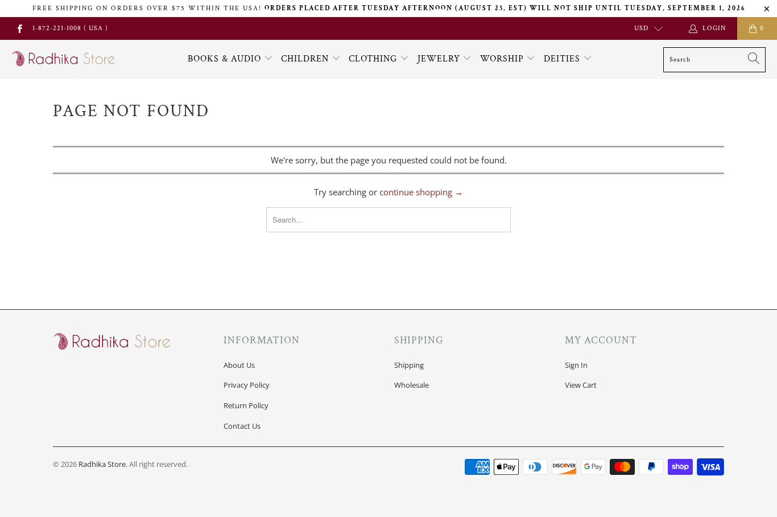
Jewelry (440, 59)
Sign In (576, 365)
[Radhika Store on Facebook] (19, 28)
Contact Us (242, 426)
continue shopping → (421, 192)
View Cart (581, 385)
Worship (503, 59)
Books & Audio (224, 59)
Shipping (409, 365)
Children (306, 59)
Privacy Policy (247, 385)
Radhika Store (102, 464)
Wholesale (411, 385)
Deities (563, 59)
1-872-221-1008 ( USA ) (70, 28)
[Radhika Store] (64, 59)
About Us (239, 365)
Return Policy (246, 405)
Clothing (374, 59)
